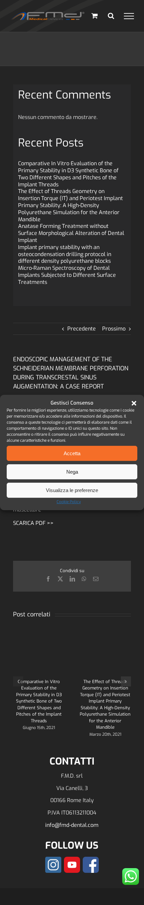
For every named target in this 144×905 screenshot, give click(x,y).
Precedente (81, 328)
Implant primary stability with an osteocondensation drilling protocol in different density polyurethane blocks (64, 254)
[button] (134, 403)
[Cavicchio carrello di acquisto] (94, 15)
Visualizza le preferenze (72, 490)
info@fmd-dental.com (71, 825)
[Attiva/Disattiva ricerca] (111, 15)
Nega (72, 472)
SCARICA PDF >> (33, 523)
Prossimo (114, 328)
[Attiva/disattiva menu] (129, 16)
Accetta (72, 453)
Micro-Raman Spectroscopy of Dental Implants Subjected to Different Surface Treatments (67, 275)
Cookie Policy (69, 501)
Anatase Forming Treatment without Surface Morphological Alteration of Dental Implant (71, 233)
